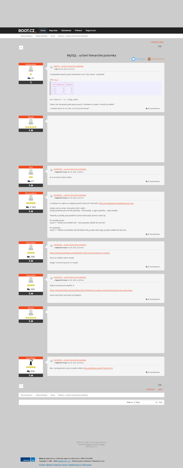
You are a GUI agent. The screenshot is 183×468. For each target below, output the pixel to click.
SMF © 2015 (89, 442)
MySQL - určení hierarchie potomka (68, 66)
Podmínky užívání (60, 465)
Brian (103, 444)
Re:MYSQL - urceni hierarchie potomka (70, 169)
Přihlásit (78, 31)
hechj (31, 167)
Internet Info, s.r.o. (64, 461)
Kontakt (42, 465)
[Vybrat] (56, 80)
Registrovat (91, 31)
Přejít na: (130, 402)
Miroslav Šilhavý (30, 193)
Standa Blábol (31, 243)
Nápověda (53, 31)
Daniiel (89, 444)
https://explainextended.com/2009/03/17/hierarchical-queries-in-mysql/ (80, 253)
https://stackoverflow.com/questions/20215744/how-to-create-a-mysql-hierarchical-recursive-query (91, 290)
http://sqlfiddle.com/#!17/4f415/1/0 (98, 368)
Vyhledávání (66, 31)
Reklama (31, 117)
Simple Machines (100, 442)
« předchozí (155, 42)
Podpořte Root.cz (74, 465)
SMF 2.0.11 (80, 442)
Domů (43, 31)
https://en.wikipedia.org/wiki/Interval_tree (116, 203)
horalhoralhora (31, 64)
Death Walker (31, 358)
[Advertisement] (91, 12)
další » (161, 42)
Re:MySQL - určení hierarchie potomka (70, 195)
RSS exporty (87, 465)
